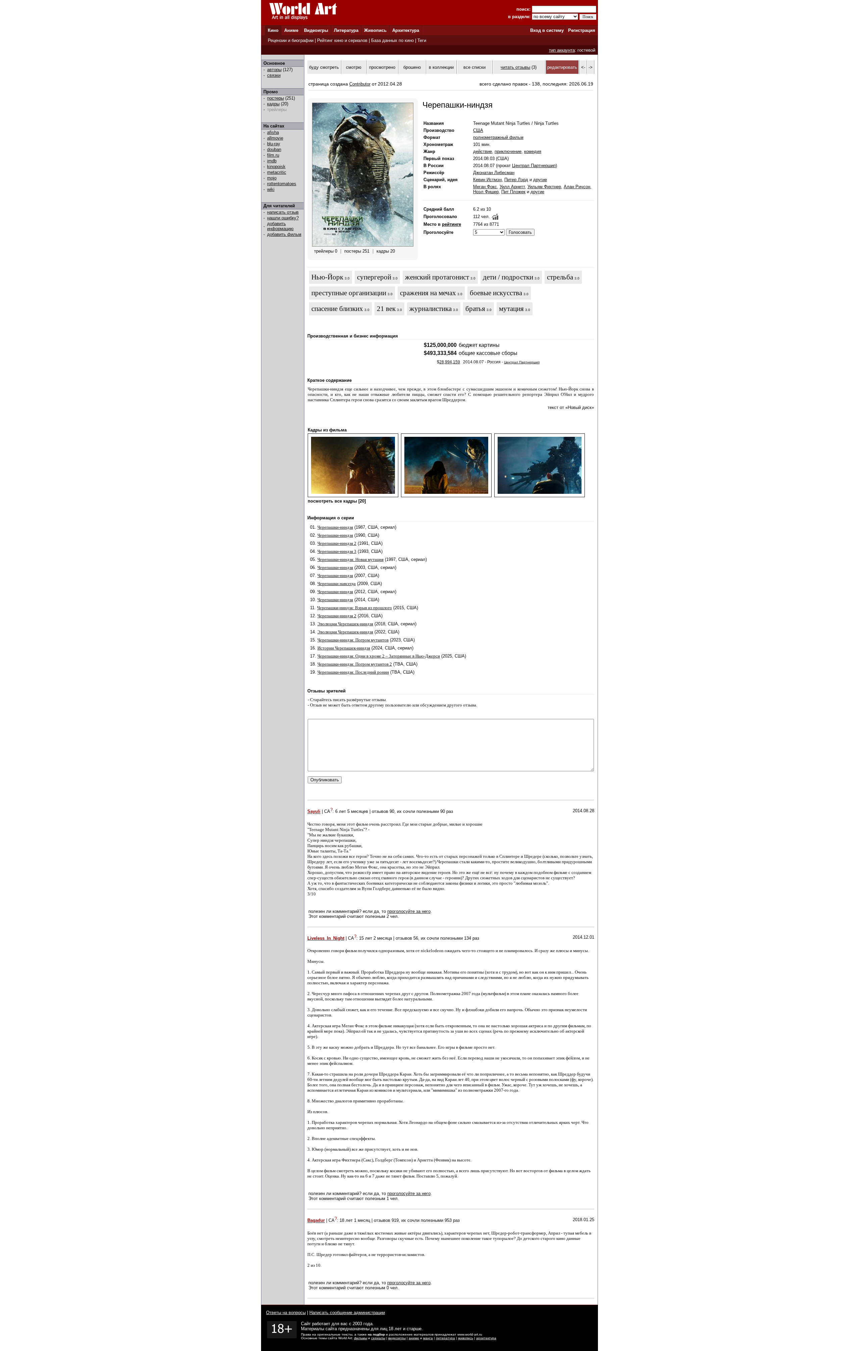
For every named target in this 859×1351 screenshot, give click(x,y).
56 (415, 938)
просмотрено (382, 67)
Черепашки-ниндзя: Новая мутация (350, 559)
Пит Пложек (513, 191)
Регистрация (581, 30)
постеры (275, 98)
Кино (273, 30)
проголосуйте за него (409, 911)
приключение (508, 151)
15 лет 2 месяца (375, 938)
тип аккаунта (562, 50)
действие (482, 151)
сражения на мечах (428, 293)
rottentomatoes (281, 183)
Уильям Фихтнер (544, 186)
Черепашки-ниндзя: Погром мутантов (353, 639)
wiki (270, 189)
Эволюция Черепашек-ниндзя (345, 623)
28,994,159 (449, 362)
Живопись (375, 30)
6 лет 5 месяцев (351, 811)
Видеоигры (316, 30)
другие (540, 179)
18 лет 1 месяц (355, 1220)
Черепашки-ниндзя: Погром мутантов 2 (354, 664)
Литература (346, 30)
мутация (511, 309)
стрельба (560, 277)
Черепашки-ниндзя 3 (336, 551)
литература (445, 1338)
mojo (271, 177)
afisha (273, 132)
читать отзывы (515, 67)
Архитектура (405, 30)
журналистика (430, 309)
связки (274, 75)
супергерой (374, 277)
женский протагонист (437, 277)
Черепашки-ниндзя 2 (336, 543)
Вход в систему (547, 30)
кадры (273, 103)
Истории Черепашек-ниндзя (343, 648)
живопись (465, 1338)
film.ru (273, 155)
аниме (414, 1338)
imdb (271, 160)
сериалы (378, 1338)
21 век (386, 309)
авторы (274, 69)
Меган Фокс (485, 186)
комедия (532, 151)
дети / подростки (508, 277)
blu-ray (273, 143)
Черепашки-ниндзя (335, 527)
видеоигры (397, 1338)
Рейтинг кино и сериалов (342, 40)
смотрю (353, 67)
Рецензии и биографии (290, 40)
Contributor (359, 84)
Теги (421, 40)
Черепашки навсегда (336, 583)
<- (583, 67)
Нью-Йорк (327, 277)
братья (475, 309)
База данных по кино (392, 40)
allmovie (275, 138)
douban (274, 149)
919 (395, 1220)
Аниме (291, 30)
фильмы (360, 1338)
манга (428, 1338)
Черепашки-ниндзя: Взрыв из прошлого (354, 607)
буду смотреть (324, 67)
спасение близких (337, 309)
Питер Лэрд (516, 179)
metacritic (276, 172)
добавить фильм (284, 234)
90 (392, 811)
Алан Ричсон (577, 186)
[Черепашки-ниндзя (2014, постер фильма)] (362, 245)
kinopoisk (276, 166)
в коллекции (441, 67)
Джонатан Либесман (493, 172)
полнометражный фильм (498, 137)
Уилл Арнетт (512, 186)
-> (591, 67)
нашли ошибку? (283, 217)
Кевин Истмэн (487, 179)
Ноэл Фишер (486, 191)
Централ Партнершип (534, 165)
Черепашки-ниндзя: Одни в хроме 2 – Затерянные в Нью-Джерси (378, 656)
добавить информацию (280, 226)
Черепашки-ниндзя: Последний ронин (353, 672)
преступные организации (348, 293)
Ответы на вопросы (286, 1312)
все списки (474, 67)
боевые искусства (496, 293)
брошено (412, 67)
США (478, 130)
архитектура (486, 1338)
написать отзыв (283, 212)
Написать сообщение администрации (347, 1312)
